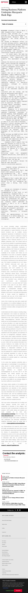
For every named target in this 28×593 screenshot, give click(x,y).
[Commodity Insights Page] (15, 510)
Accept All (18, 590)
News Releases (5, 552)
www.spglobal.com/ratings (8, 414)
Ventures (3, 544)
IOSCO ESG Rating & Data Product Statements (10, 574)
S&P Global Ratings (8, 515)
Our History (4, 542)
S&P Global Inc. (6, 535)
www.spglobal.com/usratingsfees (16, 423)
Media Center (4, 524)
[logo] (4, 2)
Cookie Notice (5, 587)
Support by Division (5, 561)
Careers (3, 569)
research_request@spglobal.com (10, 445)
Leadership (4, 572)
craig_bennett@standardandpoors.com (11, 460)
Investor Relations (5, 550)
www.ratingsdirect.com (7, 415)
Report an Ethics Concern (6, 563)
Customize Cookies (10, 590)
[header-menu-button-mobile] (26, 2)
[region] (14, 586)
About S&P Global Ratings (6, 520)
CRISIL (3, 528)
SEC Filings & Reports (6, 555)
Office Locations (5, 565)
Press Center (4, 546)
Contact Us (4, 532)
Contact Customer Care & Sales (7, 559)
